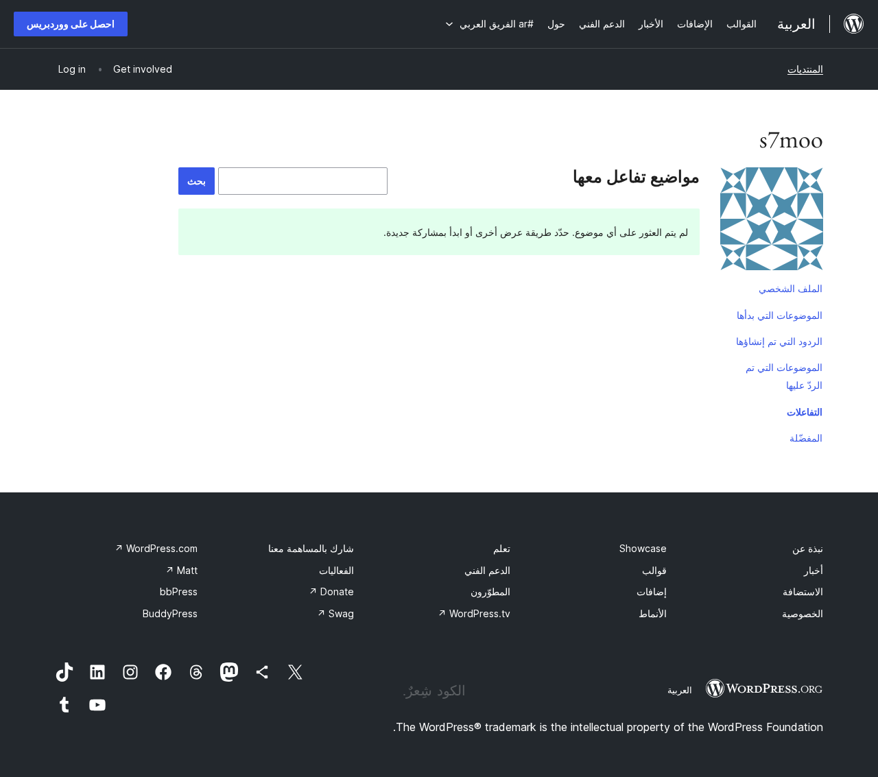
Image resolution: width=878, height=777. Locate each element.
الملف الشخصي (790, 288)
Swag (335, 613)
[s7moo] (771, 221)
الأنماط (653, 613)
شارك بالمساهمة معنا (311, 548)
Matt (181, 570)
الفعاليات (336, 570)
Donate (331, 591)
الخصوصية (802, 613)
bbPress (179, 591)
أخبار (813, 570)
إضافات (652, 591)
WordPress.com (156, 548)
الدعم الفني (487, 570)
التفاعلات (804, 412)
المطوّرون (490, 591)
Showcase (643, 548)
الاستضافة (803, 591)
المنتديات (805, 69)
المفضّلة (806, 438)
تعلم (501, 548)
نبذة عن (807, 548)
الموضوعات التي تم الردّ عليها (784, 376)
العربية (679, 689)
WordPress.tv (474, 613)
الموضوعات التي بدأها (779, 315)
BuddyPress (170, 613)
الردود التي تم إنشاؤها (779, 341)
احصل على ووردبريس (71, 23)
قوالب (654, 570)
